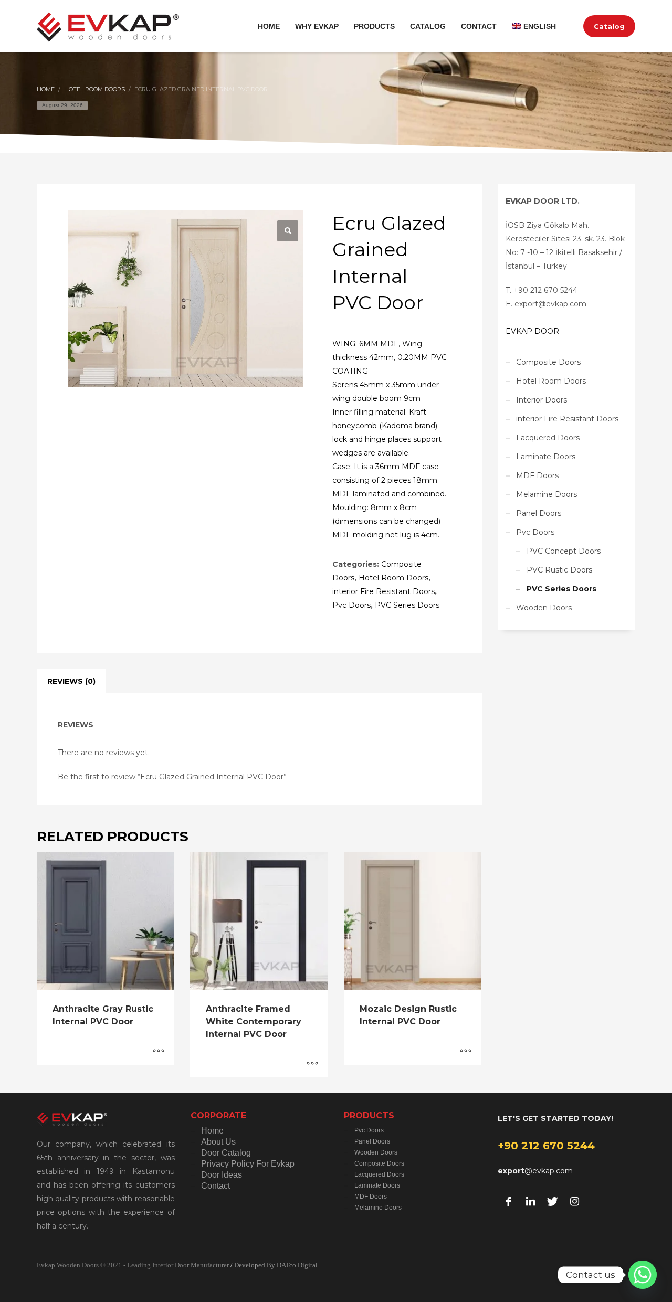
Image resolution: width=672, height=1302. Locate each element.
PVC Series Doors (407, 605)
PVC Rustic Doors (559, 570)
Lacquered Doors (548, 437)
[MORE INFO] (158, 1052)
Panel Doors (538, 513)
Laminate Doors (545, 456)
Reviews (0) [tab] (71, 681)
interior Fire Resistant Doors (383, 591)
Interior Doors (541, 400)
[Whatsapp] (642, 1275)
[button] (287, 230)
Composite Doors (548, 362)
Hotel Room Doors (393, 578)
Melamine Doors (546, 494)
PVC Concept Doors (564, 551)
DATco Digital (297, 1265)
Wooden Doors (544, 607)
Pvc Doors (351, 605)
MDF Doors (537, 475)
